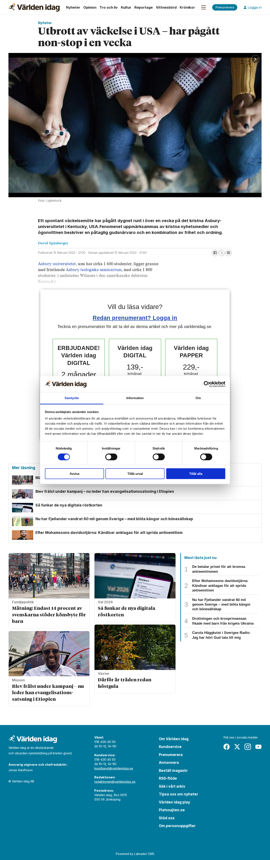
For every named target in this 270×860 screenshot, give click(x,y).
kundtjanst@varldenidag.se (113, 768)
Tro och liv (109, 7)
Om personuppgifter (177, 826)
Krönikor (187, 7)
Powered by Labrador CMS (135, 854)
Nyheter (73, 7)
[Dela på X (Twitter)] (222, 253)
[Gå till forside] (34, 7)
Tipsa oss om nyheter (178, 794)
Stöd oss (167, 818)
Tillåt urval (135, 473)
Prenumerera (171, 755)
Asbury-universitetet (57, 264)
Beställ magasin (173, 770)
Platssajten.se (172, 810)
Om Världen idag (174, 739)
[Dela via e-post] (228, 253)
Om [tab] (198, 398)
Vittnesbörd (166, 7)
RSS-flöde (168, 778)
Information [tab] (135, 398)
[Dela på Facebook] (215, 253)
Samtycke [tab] (72, 398)
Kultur (126, 7)
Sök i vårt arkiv (172, 786)
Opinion (89, 7)
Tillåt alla (195, 473)
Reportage (143, 7)
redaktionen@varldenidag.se (114, 782)
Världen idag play (174, 802)
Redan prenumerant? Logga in (135, 318)
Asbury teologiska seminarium (94, 270)
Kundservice (170, 747)
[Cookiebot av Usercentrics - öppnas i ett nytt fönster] (206, 384)
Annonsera (169, 762)
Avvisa (74, 473)
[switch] (111, 457)
